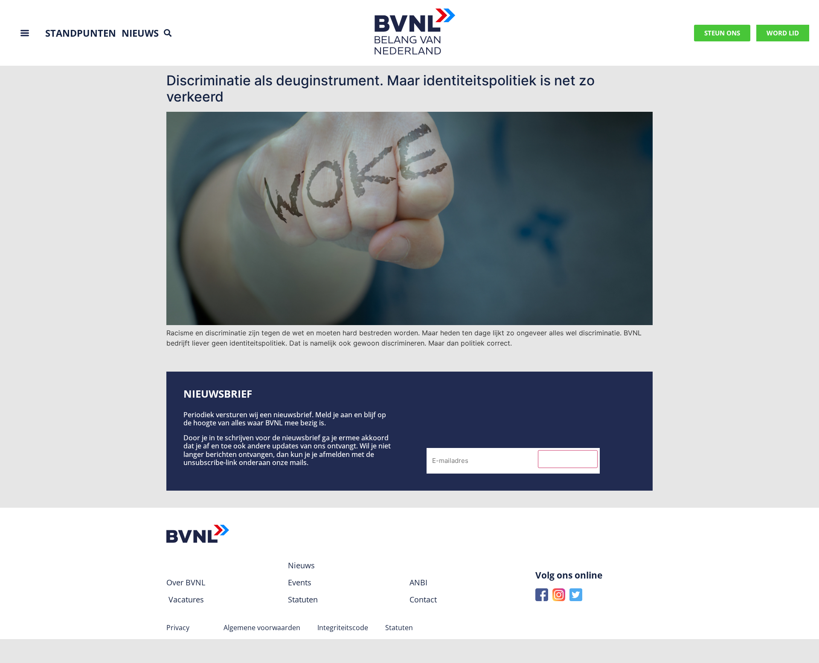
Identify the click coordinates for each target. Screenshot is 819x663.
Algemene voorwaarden (262, 627)
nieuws (140, 32)
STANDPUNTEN (80, 32)
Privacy (177, 627)
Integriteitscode (342, 627)
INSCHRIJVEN (567, 459)
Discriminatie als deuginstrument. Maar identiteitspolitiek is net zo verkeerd (380, 88)
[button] (167, 33)
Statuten (399, 627)
